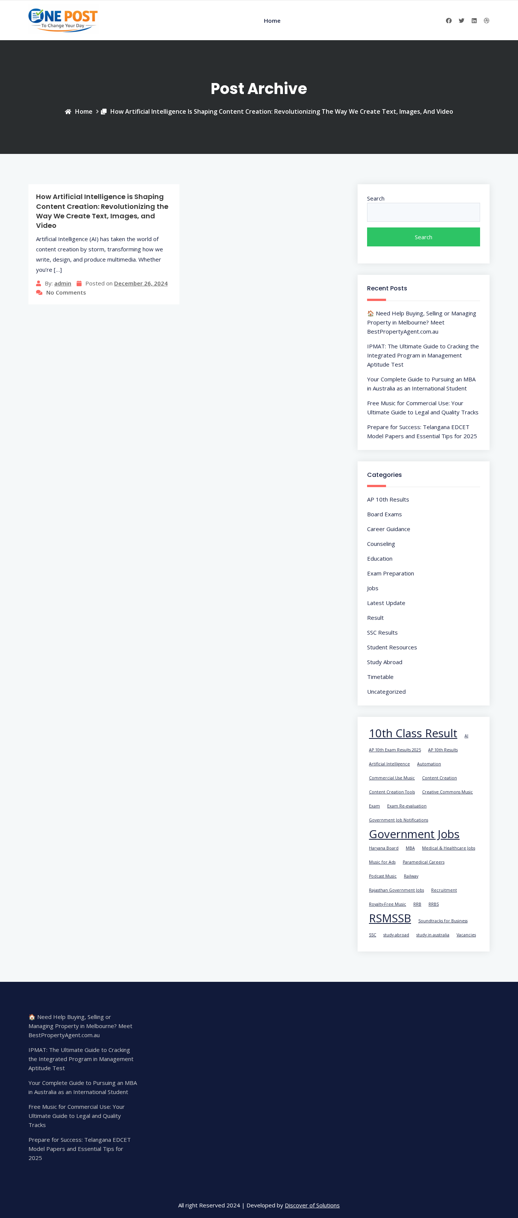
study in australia (432, 934)
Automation (429, 764)
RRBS (434, 904)
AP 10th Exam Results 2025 (395, 749)
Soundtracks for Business (443, 920)
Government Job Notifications (398, 820)
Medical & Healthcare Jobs (448, 848)
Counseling (381, 543)
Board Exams (384, 514)
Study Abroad (384, 662)
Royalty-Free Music (387, 904)
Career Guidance (388, 529)
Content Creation (439, 778)
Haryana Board (384, 848)
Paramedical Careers (423, 862)
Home (272, 20)
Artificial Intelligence (389, 764)
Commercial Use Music (392, 778)
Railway (411, 876)
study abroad (396, 934)
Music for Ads (382, 862)
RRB (417, 904)
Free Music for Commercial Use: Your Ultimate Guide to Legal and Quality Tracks (76, 1116)
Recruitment (444, 890)
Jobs (372, 588)
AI (466, 735)
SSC (372, 934)
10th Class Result (413, 733)
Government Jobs (414, 834)
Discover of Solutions (312, 1205)
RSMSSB (390, 918)
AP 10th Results (388, 499)
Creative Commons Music (447, 792)
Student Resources (392, 647)
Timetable (380, 676)
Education (379, 558)
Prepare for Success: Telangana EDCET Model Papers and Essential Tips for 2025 (79, 1149)
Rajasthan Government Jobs (396, 890)
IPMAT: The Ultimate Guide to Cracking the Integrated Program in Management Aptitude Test (423, 355)
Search (376, 198)
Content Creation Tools (392, 792)
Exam (374, 806)
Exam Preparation (390, 573)
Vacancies (466, 934)
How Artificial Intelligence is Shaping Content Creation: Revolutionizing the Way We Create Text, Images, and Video (281, 111)
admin (62, 283)
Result (375, 617)
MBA (410, 848)
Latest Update (386, 603)
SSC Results (382, 632)
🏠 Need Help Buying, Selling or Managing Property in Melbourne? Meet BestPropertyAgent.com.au (421, 322)
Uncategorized (386, 691)
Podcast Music (383, 876)
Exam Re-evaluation (407, 806)
